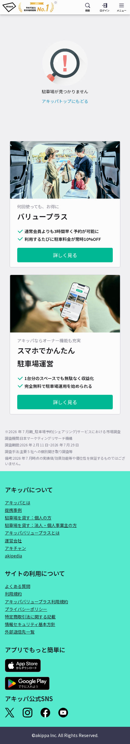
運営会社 (13, 541)
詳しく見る (65, 255)
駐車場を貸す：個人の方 (28, 518)
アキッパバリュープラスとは (32, 533)
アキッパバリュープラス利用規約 (36, 602)
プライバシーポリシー (26, 609)
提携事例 (13, 510)
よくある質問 (17, 586)
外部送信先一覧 (19, 632)
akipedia (13, 556)
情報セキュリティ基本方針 (30, 624)
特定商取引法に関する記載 (30, 617)
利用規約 (13, 594)
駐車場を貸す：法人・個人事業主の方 (41, 525)
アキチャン (15, 548)
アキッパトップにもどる (65, 101)
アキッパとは (17, 503)
